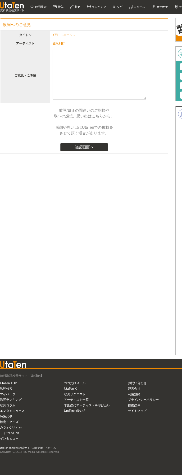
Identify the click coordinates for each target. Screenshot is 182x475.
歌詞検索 (40, 7)
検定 (77, 7)
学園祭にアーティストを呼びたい (87, 405)
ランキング (98, 7)
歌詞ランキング (11, 399)
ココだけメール (75, 383)
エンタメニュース (12, 411)
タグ (119, 7)
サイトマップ (137, 411)
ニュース (139, 7)
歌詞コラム (7, 405)
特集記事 (6, 416)
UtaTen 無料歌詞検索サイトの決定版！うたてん (28, 447)
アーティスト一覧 (76, 399)
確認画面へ (84, 147)
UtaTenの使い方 (75, 411)
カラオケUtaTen (11, 427)
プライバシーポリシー (143, 399)
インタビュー (9, 438)
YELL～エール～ (64, 35)
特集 (60, 7)
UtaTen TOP (8, 383)
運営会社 (134, 388)
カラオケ (162, 7)
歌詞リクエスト (75, 394)
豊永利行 (59, 43)
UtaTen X (70, 388)
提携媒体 (134, 405)
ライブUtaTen (9, 433)
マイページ (7, 394)
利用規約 (134, 394)
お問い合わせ (137, 383)
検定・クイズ (9, 422)
